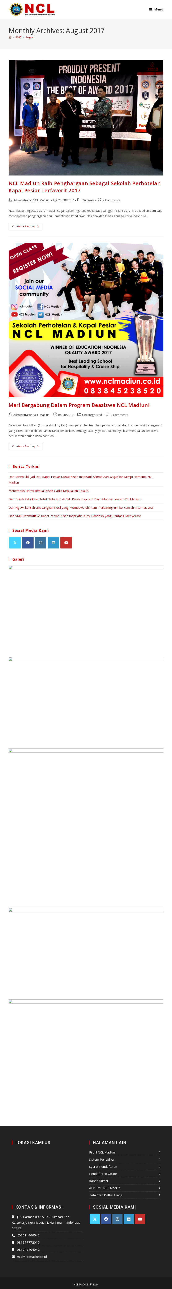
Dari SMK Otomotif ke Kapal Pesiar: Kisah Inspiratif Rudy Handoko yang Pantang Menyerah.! (75, 516)
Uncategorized (92, 415)
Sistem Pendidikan (102, 1159)
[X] (15, 542)
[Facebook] (28, 542)
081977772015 (28, 1242)
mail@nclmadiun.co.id (32, 1256)
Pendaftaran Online (103, 1174)
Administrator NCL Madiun (31, 200)
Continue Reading (27, 225)
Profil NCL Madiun (102, 1152)
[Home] (10, 37)
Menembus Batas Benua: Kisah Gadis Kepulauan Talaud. (49, 491)
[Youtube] (66, 542)
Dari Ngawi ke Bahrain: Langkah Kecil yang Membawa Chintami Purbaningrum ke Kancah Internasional (81, 507)
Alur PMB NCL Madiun (104, 1188)
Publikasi (88, 200)
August (30, 37)
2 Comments (111, 200)
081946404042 (28, 1249)
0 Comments (119, 415)
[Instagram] (40, 542)
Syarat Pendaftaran (103, 1166)
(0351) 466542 (29, 1235)
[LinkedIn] (53, 542)
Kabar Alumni (98, 1181)
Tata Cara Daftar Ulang (105, 1195)
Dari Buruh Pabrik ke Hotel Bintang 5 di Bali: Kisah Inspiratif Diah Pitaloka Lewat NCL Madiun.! (75, 499)
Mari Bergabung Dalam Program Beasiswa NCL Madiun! (79, 404)
